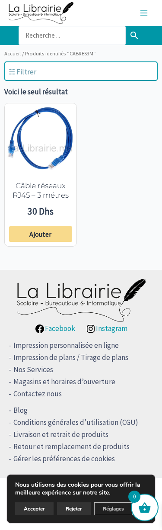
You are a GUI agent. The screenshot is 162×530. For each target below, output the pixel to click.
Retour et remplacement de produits (71, 446)
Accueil (12, 53)
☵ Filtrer (22, 72)
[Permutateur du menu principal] (143, 12)
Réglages (113, 508)
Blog (20, 410)
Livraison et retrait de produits (60, 434)
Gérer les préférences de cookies (64, 458)
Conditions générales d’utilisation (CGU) (75, 422)
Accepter (34, 508)
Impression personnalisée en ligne (66, 345)
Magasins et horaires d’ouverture (64, 381)
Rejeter (74, 508)
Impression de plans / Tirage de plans (70, 357)
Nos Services (33, 369)
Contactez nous (37, 393)
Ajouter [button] (40, 234)
